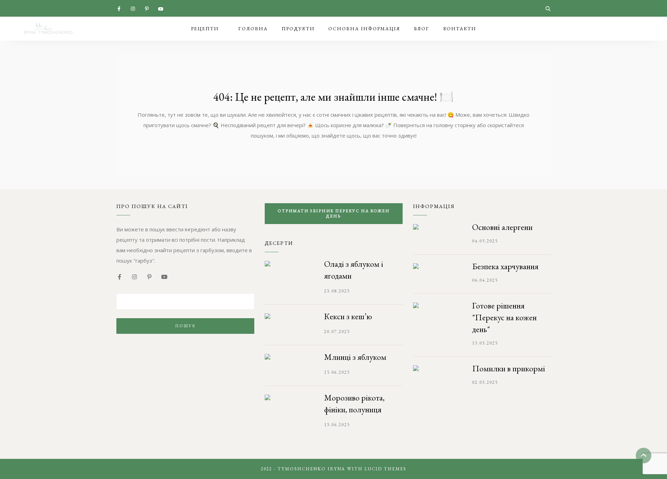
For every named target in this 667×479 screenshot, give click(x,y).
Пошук (185, 326)
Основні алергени (502, 227)
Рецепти (205, 28)
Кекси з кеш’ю (348, 316)
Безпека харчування (505, 266)
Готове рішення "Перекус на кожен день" (504, 317)
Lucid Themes (385, 469)
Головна (253, 28)
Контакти (459, 28)
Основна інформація (364, 28)
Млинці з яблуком (355, 357)
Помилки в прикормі (508, 368)
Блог (421, 28)
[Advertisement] (185, 396)
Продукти (298, 28)
